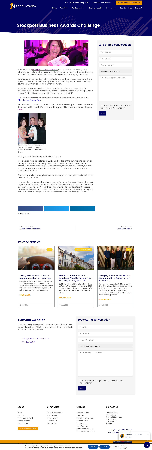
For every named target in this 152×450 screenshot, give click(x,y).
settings (79, 448)
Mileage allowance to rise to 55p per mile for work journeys (35, 276)
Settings (116, 447)
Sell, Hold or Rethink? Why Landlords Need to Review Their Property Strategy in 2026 (75, 278)
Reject (104, 447)
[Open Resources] (116, 8)
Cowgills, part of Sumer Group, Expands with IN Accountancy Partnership (114, 278)
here (20, 109)
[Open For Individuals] (103, 8)
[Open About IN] (68, 8)
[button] (30, 208)
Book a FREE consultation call (129, 2)
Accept (93, 447)
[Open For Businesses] (86, 8)
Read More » (25, 295)
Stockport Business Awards (45, 69)
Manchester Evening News (30, 100)
